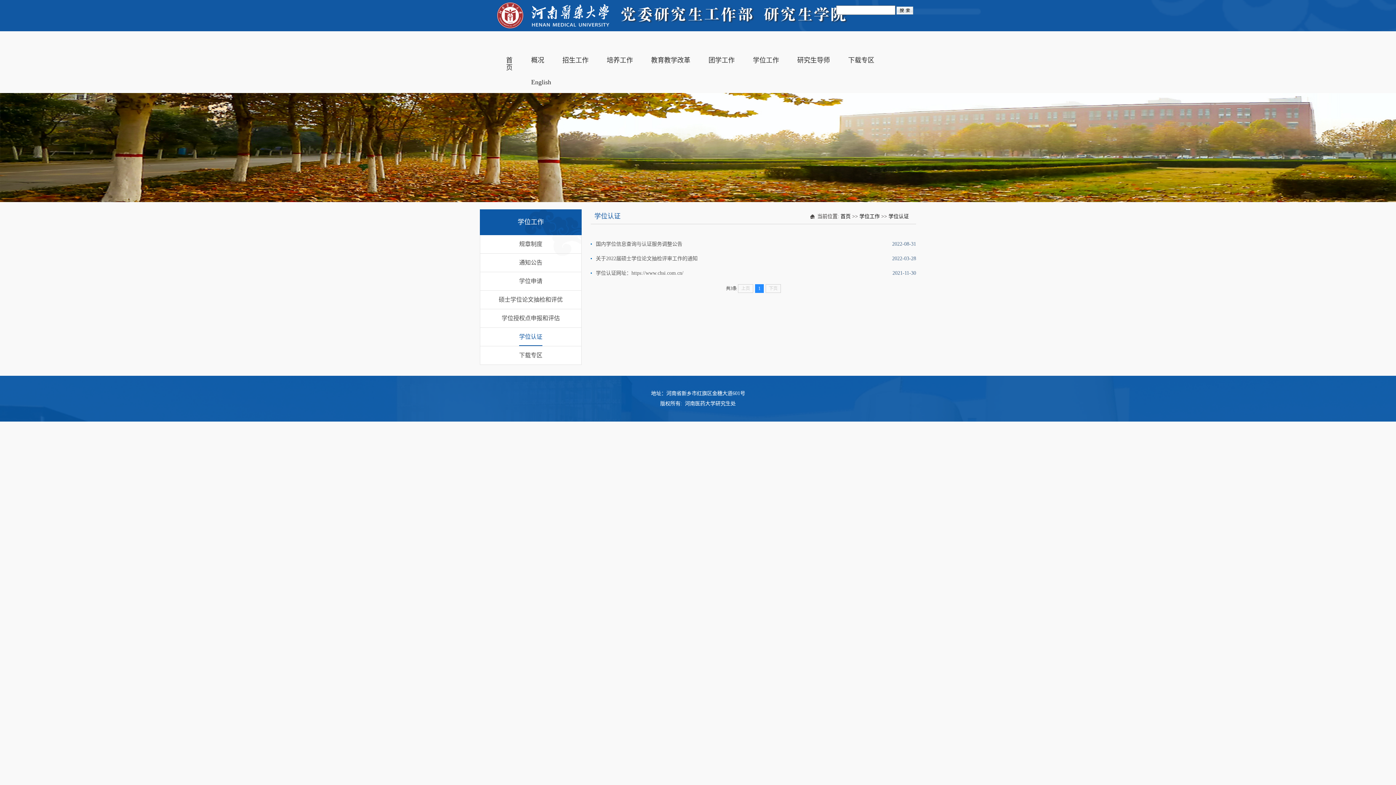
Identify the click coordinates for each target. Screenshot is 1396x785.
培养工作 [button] (620, 60)
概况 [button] (537, 60)
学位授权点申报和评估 (531, 318)
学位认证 (530, 337)
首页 (846, 216)
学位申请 (530, 281)
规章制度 (530, 244)
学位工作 (869, 216)
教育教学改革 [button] (670, 60)
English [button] (541, 82)
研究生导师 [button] (813, 60)
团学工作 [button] (722, 60)
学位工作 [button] (766, 60)
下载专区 (530, 355)
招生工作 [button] (575, 60)
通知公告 (530, 262)
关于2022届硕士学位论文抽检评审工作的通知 (647, 258)
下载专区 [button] (861, 60)
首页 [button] (509, 64)
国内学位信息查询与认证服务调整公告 (639, 244)
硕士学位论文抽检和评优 (531, 300)
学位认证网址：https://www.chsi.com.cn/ (639, 273)
